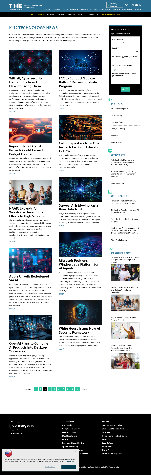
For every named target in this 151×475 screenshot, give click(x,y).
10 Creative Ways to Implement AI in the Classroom (125, 211)
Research (84, 9)
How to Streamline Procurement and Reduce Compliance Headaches (124, 289)
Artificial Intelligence (119, 108)
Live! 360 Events (69, 432)
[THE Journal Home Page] (25, 6)
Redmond (106, 439)
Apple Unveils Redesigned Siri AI (29, 278)
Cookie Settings (50, 467)
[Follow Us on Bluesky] (126, 5)
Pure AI (65, 439)
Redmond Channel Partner (73, 443)
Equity (91, 14)
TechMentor (107, 446)
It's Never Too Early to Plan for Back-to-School (123, 319)
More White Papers (119, 240)
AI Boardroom (68, 421)
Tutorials (50, 14)
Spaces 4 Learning (70, 446)
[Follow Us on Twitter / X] (133, 5)
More (137, 9)
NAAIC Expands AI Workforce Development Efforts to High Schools (28, 212)
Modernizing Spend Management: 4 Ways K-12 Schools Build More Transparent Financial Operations (125, 230)
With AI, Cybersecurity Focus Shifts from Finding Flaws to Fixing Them (28, 82)
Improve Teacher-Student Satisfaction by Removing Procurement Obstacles (121, 348)
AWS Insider (67, 425)
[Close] (75, 451)
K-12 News (47, 9)
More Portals (116, 142)
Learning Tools (117, 122)
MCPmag (106, 432)
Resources (104, 9)
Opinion (65, 9)
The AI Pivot (107, 450)
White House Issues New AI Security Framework (79, 330)
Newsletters (127, 9)
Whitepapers (120, 196)
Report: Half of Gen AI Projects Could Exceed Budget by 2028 (26, 150)
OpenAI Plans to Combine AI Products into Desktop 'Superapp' (28, 347)
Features (56, 9)
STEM (80, 14)
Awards (73, 9)
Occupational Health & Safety (114, 436)
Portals (117, 104)
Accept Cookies (69, 467)
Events (115, 9)
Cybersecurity (116, 115)
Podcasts (94, 9)
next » (84, 389)
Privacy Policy (129, 65)
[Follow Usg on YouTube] (136, 5)
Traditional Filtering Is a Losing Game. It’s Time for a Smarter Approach (123, 173)
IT (97, 14)
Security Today (108, 443)
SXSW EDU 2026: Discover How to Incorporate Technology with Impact (125, 259)
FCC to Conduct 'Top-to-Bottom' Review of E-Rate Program (78, 82)
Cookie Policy (70, 461)
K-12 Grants (61, 14)
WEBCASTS (118, 155)
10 (77, 389)
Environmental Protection (113, 428)
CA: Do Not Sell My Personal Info (107, 467)
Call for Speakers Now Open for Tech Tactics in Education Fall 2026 (80, 147)
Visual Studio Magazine (112, 453)
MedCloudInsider (69, 436)
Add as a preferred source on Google (115, 4)
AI (85, 14)
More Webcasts (117, 183)
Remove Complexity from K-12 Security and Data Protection (123, 201)
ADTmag (105, 421)
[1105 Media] (22, 445)
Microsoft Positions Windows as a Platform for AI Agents (78, 264)
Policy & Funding (118, 128)
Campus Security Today (112, 425)
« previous (28, 389)
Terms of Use (89, 467)
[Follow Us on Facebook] (130, 5)
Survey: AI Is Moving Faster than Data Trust (79, 207)
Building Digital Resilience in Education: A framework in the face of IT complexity (123, 162)
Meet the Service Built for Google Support (124, 220)
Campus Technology (70, 428)
